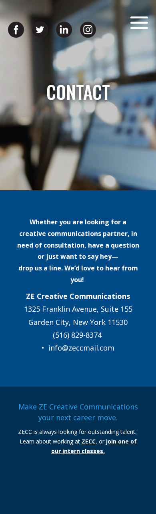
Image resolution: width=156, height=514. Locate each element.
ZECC (89, 441)
